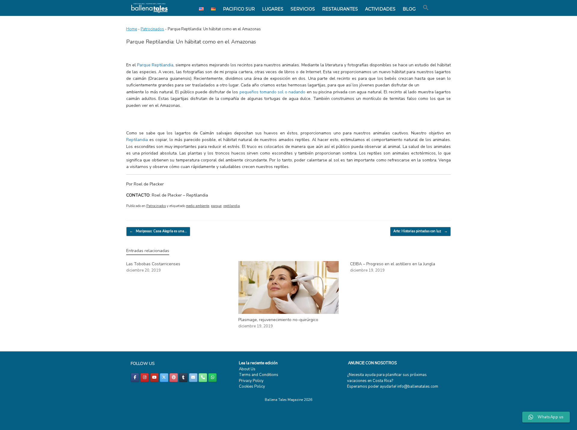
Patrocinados (152, 29)
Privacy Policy (251, 380)
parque (216, 206)
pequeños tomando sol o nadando (272, 92)
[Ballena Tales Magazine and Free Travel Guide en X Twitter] (164, 377)
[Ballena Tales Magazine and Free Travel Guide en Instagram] (144, 377)
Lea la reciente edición (258, 363)
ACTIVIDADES (380, 9)
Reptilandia (137, 140)
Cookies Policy (252, 386)
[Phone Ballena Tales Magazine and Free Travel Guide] (203, 377)
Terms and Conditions (258, 374)
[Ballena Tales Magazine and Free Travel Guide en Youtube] (154, 377)
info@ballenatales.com (417, 386)
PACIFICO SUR (239, 9)
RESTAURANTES (340, 9)
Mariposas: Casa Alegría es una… (158, 231)
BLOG (409, 9)
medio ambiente (197, 206)
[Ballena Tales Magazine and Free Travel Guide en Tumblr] (183, 377)
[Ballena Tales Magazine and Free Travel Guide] (149, 8)
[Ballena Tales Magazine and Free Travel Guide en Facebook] (135, 377)
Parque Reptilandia (155, 65)
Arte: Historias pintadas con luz (420, 231)
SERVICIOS (303, 9)
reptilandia (231, 206)
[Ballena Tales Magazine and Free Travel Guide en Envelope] (193, 377)
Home (131, 29)
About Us (247, 369)
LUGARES (272, 9)
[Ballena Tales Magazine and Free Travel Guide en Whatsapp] (212, 377)
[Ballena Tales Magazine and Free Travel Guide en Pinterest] (173, 377)
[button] (425, 8)
